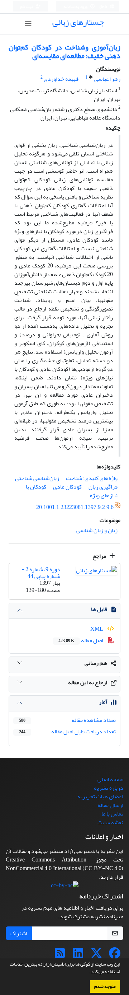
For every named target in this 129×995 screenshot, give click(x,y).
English (100, 7)
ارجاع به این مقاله (87, 682)
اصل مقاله (81, 640)
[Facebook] (114, 955)
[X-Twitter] (96, 955)
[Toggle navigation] (28, 24)
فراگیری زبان (103, 486)
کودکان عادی (67, 486)
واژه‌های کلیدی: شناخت (92, 478)
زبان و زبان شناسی (97, 530)
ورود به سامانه (75, 7)
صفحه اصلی (110, 779)
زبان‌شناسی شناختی (37, 478)
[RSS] (59, 955)
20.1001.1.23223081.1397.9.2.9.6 (75, 507)
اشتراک (18, 933)
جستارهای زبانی (78, 22)
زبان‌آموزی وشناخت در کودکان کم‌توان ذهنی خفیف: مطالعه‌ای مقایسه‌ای (64, 51)
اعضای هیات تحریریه (100, 796)
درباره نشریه (108, 788)
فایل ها (99, 609)
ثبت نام (27, 7)
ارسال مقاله (110, 805)
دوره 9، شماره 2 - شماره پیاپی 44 (41, 572)
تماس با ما (112, 813)
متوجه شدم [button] (105, 986)
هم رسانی (96, 663)
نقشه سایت (110, 822)
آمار (103, 701)
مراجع (99, 556)
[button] (87, 972)
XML (97, 628)
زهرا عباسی (107, 79)
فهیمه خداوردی (61, 79)
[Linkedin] (78, 955)
